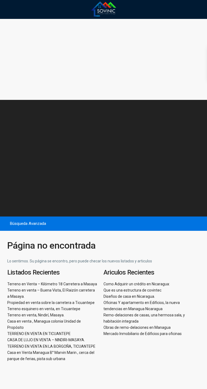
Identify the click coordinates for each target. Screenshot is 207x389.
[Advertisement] (103, 59)
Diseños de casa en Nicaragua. (129, 296)
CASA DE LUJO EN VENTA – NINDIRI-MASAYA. (46, 340)
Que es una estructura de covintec (132, 290)
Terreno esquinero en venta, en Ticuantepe (43, 309)
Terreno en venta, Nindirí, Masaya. (35, 315)
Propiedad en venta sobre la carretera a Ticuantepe (51, 302)
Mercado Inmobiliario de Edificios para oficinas (143, 334)
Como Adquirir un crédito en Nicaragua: (137, 284)
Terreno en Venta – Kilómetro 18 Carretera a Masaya (52, 284)
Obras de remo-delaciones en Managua (137, 327)
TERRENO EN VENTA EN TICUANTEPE (39, 334)
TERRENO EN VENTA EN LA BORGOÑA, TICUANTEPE (51, 346)
